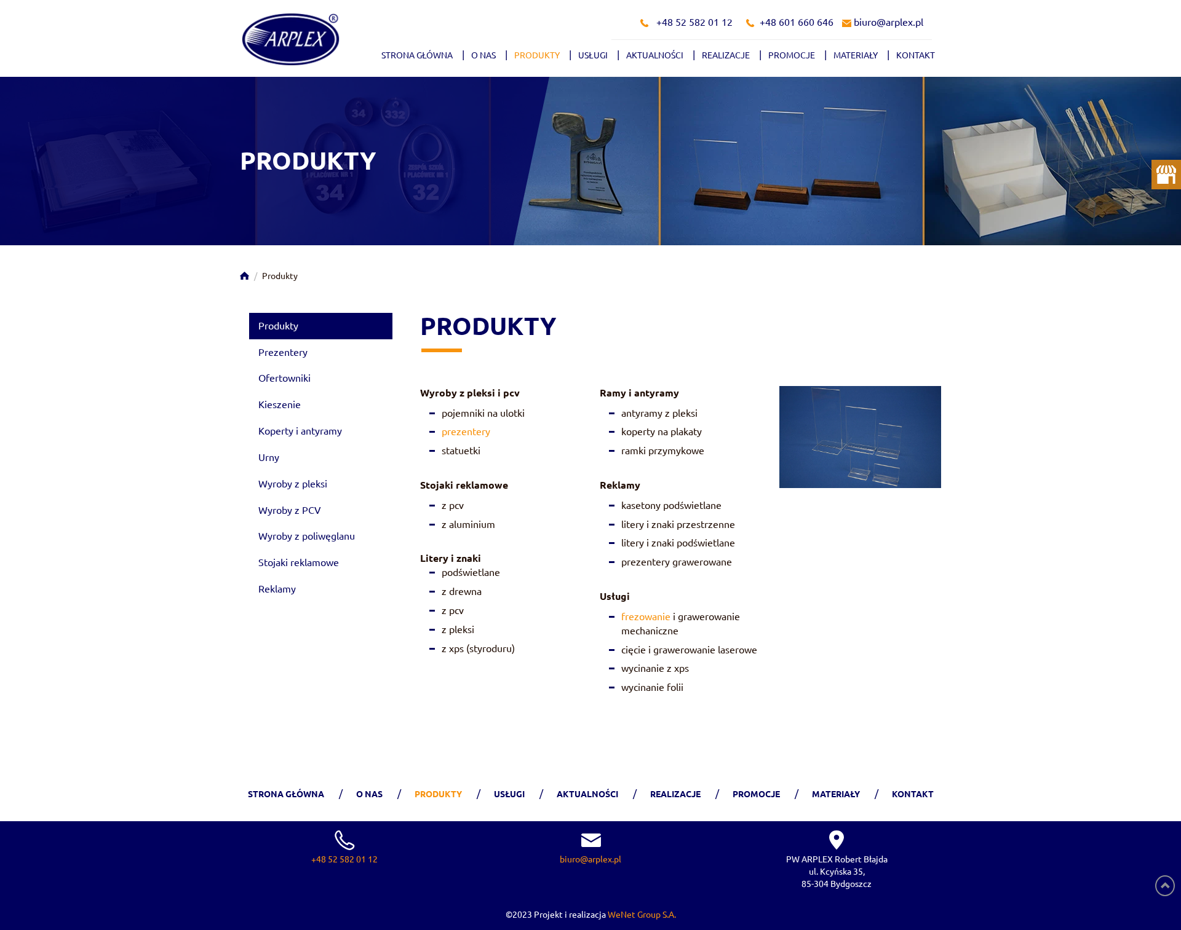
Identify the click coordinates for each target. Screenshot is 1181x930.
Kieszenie (279, 404)
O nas (483, 55)
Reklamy (277, 588)
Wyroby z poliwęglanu (306, 536)
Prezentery (283, 352)
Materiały (855, 55)
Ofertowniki (284, 378)
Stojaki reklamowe (298, 562)
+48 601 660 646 (796, 22)
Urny (268, 457)
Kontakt (915, 55)
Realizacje (726, 55)
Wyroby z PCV (289, 510)
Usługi (593, 55)
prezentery (466, 431)
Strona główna (417, 55)
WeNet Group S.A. (642, 915)
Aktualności (654, 55)
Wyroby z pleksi (292, 483)
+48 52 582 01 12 (694, 22)
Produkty (537, 55)
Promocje (791, 55)
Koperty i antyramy (300, 430)
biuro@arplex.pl (888, 22)
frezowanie (645, 616)
